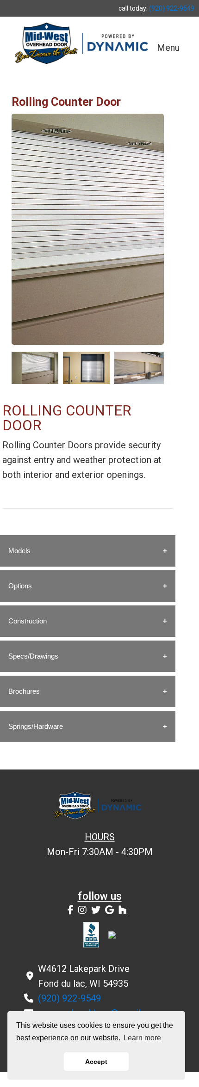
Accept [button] (96, 1061)
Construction (27, 621)
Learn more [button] (142, 1038)
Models (19, 551)
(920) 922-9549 (171, 8)
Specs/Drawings (33, 656)
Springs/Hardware (35, 726)
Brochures (24, 691)
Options (20, 586)
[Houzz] (122, 910)
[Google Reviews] (109, 910)
